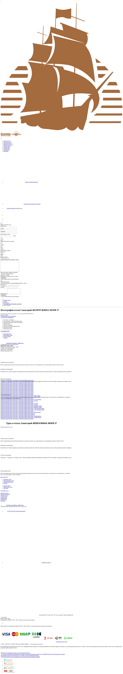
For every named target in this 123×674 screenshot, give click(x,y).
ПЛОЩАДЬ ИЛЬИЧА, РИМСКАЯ (14, 343)
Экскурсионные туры (8, 480)
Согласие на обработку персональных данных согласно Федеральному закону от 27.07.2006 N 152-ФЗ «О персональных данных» (33, 654)
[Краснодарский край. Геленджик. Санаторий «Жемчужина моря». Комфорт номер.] (61, 406)
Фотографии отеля (5, 331)
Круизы (5, 483)
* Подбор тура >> (5, 490)
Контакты (3, 500)
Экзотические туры (8, 482)
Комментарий (4, 293)
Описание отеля (7, 333)
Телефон (3, 286)
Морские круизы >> (5, 494)
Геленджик (6, 302)
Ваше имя (3, 284)
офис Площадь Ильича (7, 273)
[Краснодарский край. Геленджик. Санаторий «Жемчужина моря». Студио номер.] (61, 399)
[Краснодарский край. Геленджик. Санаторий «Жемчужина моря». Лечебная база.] (61, 416)
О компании (4, 499)
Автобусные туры (7, 487)
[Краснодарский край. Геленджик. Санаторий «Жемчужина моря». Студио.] (61, 400)
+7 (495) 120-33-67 (5, 344)
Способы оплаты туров (61, 641)
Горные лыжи (6, 485)
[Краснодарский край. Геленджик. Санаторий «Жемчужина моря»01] (61, 413)
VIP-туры (5, 488)
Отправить (3, 295)
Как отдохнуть (4, 477)
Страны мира (4, 497)
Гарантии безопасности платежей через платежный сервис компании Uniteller (21, 657)
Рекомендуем (4, 498)
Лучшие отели (6, 300)
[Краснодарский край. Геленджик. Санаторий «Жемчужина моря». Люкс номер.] (61, 395)
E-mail (2, 287)
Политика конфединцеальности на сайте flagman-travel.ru (16, 652)
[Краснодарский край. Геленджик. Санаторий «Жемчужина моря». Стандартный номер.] (61, 408)
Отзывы (5, 337)
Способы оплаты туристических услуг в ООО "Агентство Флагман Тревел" (20, 655)
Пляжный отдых (7, 479)
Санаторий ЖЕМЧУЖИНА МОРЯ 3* (12, 304)
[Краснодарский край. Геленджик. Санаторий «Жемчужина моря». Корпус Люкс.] (61, 412)
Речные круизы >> (5, 493)
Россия (5, 301)
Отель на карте (7, 336)
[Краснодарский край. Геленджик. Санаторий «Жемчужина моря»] (61, 380)
